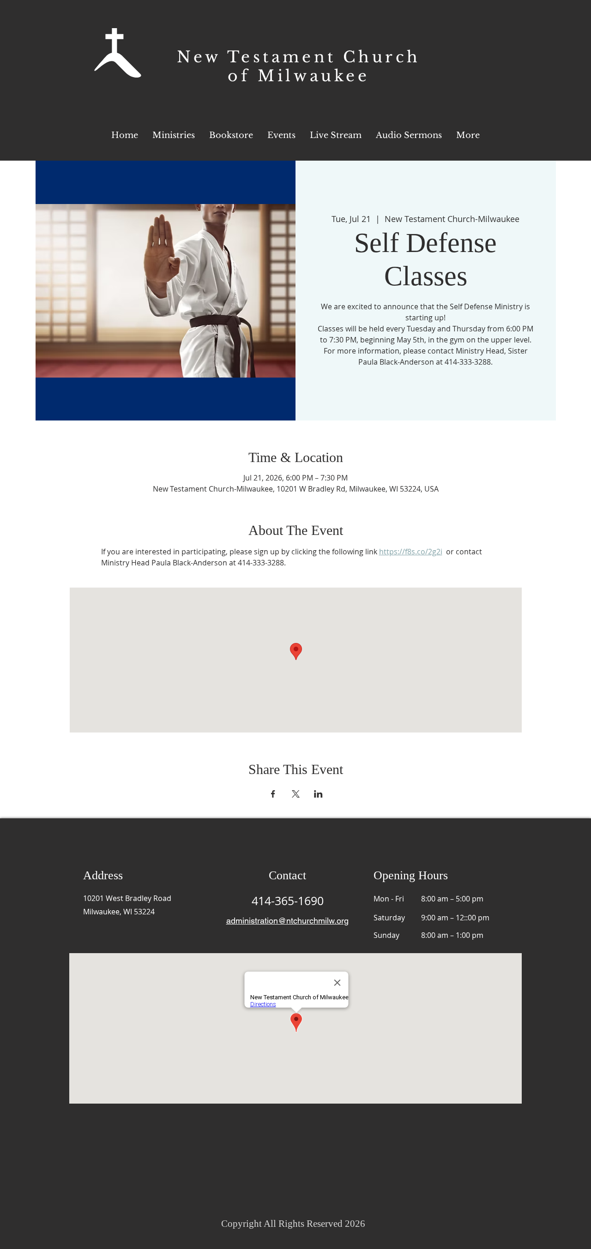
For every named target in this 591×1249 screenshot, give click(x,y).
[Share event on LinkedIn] (318, 794)
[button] (468, 135)
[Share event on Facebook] (273, 794)
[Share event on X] (295, 794)
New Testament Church (299, 57)
